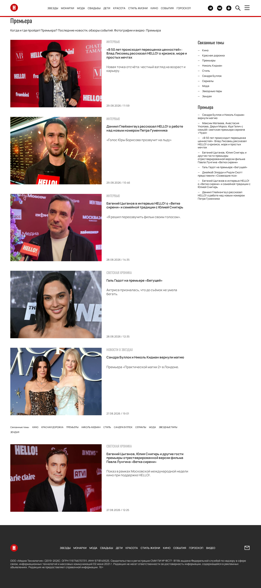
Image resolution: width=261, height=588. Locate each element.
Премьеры (72, 427)
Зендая (14, 432)
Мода (81, 8)
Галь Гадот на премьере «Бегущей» (134, 280)
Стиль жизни (138, 8)
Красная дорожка (52, 427)
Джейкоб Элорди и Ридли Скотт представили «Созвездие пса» (220, 173)
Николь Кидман (91, 427)
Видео (210, 548)
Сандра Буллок (123, 427)
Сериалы (140, 427)
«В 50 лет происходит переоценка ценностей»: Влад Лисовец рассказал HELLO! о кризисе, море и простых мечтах (146, 53)
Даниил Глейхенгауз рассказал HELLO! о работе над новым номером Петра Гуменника (144, 128)
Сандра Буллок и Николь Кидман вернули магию (145, 357)
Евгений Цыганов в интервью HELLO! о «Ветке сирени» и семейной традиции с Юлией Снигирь (144, 205)
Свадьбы (94, 8)
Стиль (107, 427)
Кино (154, 8)
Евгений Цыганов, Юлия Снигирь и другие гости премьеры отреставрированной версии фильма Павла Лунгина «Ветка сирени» (144, 458)
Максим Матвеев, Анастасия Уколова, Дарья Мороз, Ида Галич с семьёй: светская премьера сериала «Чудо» (221, 127)
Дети (106, 8)
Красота (119, 8)
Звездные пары (168, 427)
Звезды (52, 8)
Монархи (67, 8)
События (167, 8)
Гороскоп (184, 8)
